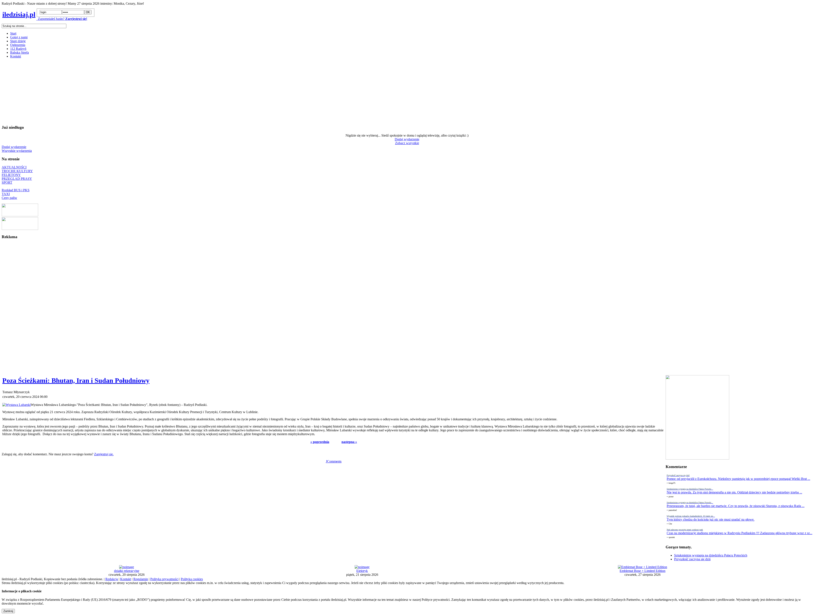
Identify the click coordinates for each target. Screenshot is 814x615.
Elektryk (362, 571)
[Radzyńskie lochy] (20, 229)
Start (13, 33)
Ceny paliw (9, 198)
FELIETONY (11, 175)
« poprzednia (319, 442)
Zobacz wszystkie (407, 143)
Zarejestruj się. (104, 454)
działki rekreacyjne (126, 571)
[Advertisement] (129, 91)
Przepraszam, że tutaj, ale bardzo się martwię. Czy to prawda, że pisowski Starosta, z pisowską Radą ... (735, 506)
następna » (349, 442)
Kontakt (15, 56)
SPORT (7, 182)
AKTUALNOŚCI (14, 167)
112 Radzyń (18, 48)
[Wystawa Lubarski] (16, 405)
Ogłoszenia (17, 45)
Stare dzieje (18, 41)
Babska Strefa (19, 52)
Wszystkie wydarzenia (17, 150)
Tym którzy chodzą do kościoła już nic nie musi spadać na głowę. (710, 519)
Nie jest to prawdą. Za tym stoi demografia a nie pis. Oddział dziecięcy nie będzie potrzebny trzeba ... (734, 492)
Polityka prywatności (164, 579)
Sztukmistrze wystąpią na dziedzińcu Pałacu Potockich (710, 555)
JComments (333, 461)
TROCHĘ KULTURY (17, 171)
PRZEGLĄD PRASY (17, 178)
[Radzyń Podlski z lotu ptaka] (20, 215)
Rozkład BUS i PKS (15, 190)
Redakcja (111, 579)
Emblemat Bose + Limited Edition (642, 571)
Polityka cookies (192, 579)
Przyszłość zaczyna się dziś (692, 559)
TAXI (6, 194)
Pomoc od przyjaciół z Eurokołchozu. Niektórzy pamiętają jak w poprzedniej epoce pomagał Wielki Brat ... (738, 479)
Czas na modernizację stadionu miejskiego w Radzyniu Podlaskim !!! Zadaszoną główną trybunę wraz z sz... (739, 533)
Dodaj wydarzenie (407, 139)
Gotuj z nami (19, 37)
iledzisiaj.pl (18, 14)
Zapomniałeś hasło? (50, 19)
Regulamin (140, 579)
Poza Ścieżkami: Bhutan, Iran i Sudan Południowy (75, 380)
